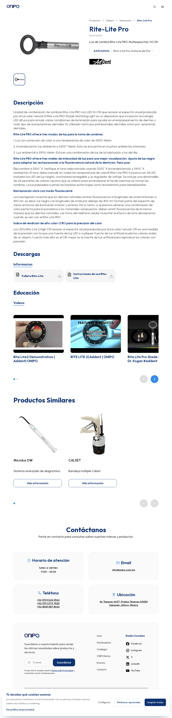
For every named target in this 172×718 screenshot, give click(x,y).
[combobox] (124, 51)
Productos (94, 20)
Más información (37, 483)
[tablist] (86, 263)
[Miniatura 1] (19, 79)
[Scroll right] (154, 379)
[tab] (22, 264)
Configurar (104, 702)
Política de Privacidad (62, 670)
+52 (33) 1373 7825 (48, 603)
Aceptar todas (155, 702)
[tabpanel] (86, 276)
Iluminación (125, 20)
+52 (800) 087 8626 (48, 606)
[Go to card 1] (14, 379)
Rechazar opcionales (128, 702)
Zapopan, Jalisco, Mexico (123, 605)
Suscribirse (64, 662)
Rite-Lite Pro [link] (144, 20)
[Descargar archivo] (60, 276)
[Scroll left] (144, 379)
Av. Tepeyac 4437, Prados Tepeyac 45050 (124, 601)
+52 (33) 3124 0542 (48, 600)
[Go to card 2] (17, 379)
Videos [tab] (18, 303)
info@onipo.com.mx (123, 569)
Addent (110, 20)
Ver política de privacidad (20, 709)
